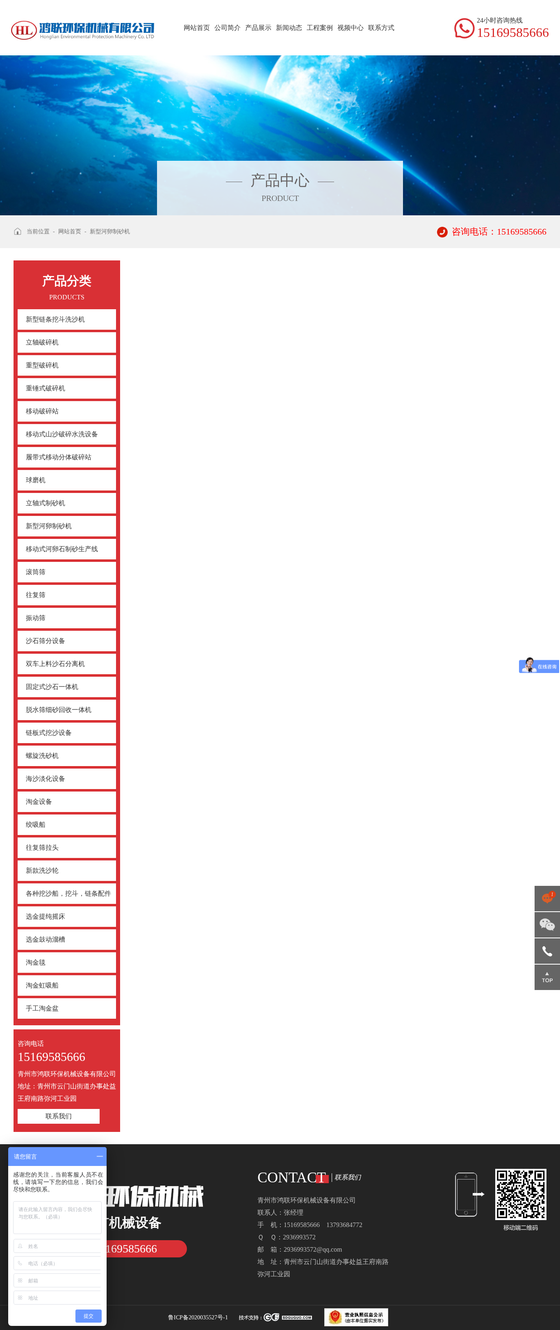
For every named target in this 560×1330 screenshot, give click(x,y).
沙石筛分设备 (45, 640)
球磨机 (36, 480)
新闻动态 (289, 27)
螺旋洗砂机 (42, 755)
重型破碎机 (42, 365)
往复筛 (36, 594)
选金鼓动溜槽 (45, 939)
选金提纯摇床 (45, 916)
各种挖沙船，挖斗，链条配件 (68, 893)
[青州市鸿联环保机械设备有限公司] (83, 20)
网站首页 (197, 27)
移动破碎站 (42, 411)
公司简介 (227, 27)
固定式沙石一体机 (52, 686)
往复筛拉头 (42, 847)
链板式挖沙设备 (49, 732)
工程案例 (320, 27)
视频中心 (350, 27)
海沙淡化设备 (45, 778)
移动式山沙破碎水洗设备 (62, 434)
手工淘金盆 (42, 1008)
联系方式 (381, 27)
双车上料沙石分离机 (55, 663)
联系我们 (59, 1116)
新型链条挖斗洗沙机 (55, 319)
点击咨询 (547, 901)
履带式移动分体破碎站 (58, 457)
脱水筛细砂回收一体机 (58, 709)
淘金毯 (36, 962)
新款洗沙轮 (42, 870)
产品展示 (258, 27)
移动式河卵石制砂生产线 (62, 548)
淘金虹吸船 (42, 985)
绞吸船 (36, 824)
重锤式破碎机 (45, 388)
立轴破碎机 (42, 342)
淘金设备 (39, 801)
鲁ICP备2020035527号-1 (198, 1317)
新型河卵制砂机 (49, 525)
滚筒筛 (36, 571)
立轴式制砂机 (45, 503)
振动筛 (36, 617)
